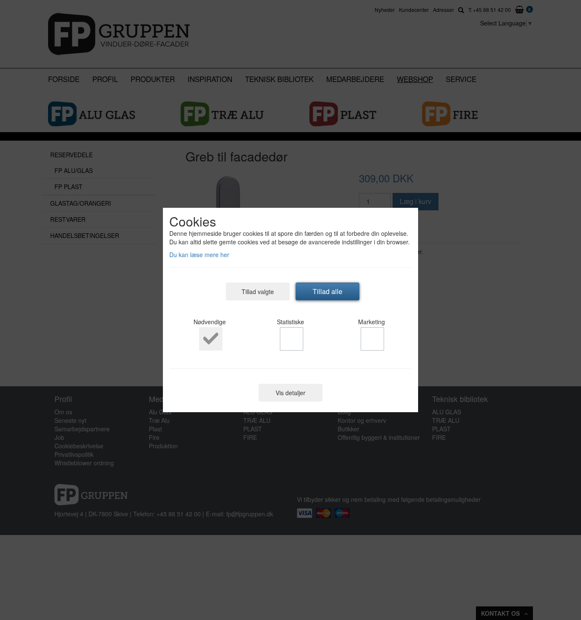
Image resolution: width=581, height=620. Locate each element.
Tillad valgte (258, 291)
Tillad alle (327, 291)
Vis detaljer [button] (290, 392)
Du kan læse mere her (199, 254)
